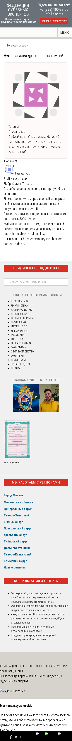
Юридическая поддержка (36, 268)
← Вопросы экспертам (16, 45)
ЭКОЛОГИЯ (17, 355)
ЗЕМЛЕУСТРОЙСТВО (22, 351)
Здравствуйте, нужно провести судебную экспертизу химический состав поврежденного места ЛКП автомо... (36, 597)
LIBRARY (15, 368)
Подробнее (7, 730)
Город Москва (13, 495)
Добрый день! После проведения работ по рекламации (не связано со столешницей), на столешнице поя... (38, 618)
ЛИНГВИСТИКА (19, 305)
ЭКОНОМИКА (18, 347)
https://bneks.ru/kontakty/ (28, 234)
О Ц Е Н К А (17, 339)
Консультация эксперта (36, 581)
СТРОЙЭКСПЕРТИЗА (22, 318)
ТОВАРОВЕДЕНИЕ (20, 364)
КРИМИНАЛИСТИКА (22, 309)
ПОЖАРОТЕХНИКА (21, 343)
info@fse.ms (54, 14)
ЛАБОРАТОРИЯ (19, 330)
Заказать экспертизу (54, 21)
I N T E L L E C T (19, 326)
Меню (64, 32)
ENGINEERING (18, 322)
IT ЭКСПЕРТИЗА (19, 301)
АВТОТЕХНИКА (19, 314)
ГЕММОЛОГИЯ (19, 360)
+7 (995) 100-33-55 (54, 9)
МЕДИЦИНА (17, 334)
